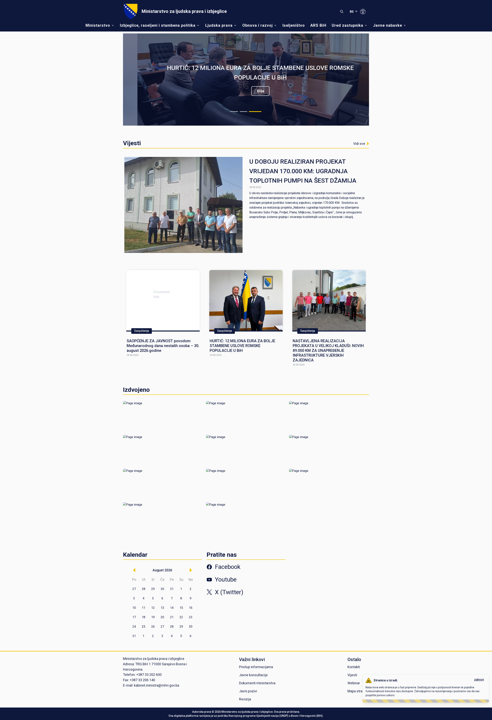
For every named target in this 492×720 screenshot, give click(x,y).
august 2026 (162, 570)
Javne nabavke (387, 25)
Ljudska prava (219, 25)
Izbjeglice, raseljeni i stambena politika (157, 25)
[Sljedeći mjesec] (190, 570)
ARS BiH (318, 25)
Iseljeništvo (294, 25)
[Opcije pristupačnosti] (363, 11)
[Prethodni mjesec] (134, 570)
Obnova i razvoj (257, 25)
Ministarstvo (98, 25)
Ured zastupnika (347, 25)
